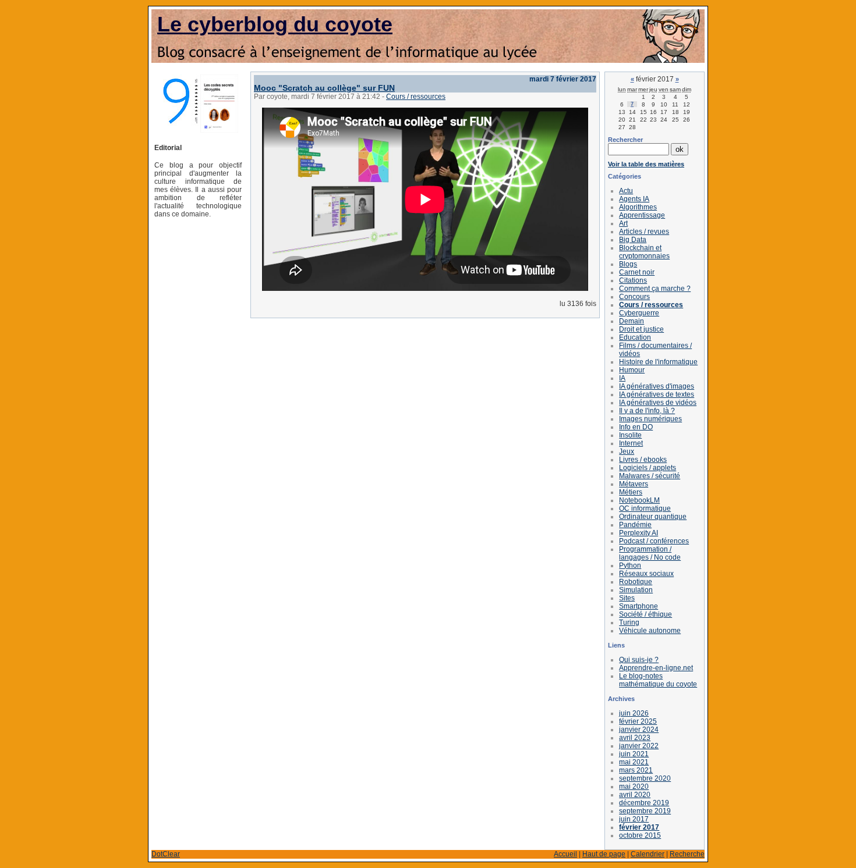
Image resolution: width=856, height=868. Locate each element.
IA (622, 378)
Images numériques (650, 419)
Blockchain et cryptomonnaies (644, 252)
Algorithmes (638, 207)
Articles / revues (644, 231)
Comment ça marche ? (655, 288)
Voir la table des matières (646, 164)
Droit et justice (641, 329)
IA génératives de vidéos (657, 403)
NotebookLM (639, 500)
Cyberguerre (639, 313)
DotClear (165, 854)
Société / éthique (645, 614)
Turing (629, 622)
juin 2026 (634, 713)
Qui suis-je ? (639, 660)
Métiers (630, 492)
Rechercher (625, 139)
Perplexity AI (638, 533)
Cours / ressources (415, 97)
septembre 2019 (645, 811)
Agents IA (634, 199)
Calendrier (647, 854)
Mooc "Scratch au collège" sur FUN (324, 88)
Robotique (635, 582)
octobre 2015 (640, 835)
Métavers (633, 484)
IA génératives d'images (656, 386)
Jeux (626, 451)
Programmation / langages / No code (650, 553)
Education (635, 337)
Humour (632, 370)
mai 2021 (634, 762)
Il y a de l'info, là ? (647, 411)
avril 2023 (634, 738)
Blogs (628, 264)
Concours (634, 297)
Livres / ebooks (643, 460)
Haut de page (603, 854)
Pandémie (635, 525)
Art (623, 223)
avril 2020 (634, 795)
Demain (631, 321)
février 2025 (638, 721)
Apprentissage (642, 215)
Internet (631, 443)
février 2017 (639, 827)
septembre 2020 (645, 778)
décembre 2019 (644, 803)
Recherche (687, 854)
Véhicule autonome (650, 631)
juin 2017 (634, 819)
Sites (627, 598)
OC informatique (645, 508)
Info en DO (636, 427)
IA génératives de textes (656, 394)
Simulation (636, 590)
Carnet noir (637, 272)
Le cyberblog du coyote (274, 24)
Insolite (630, 435)
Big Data (632, 240)
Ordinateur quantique (653, 517)
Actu (626, 191)
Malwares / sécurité (649, 476)
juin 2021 (634, 754)
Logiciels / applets (647, 468)
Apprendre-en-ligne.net (656, 668)
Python (630, 565)
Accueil (565, 854)
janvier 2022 (639, 746)
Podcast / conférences (654, 541)
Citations (633, 280)
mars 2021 (636, 770)
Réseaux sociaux (646, 574)
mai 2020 (634, 786)
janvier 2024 (639, 729)
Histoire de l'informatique (658, 362)
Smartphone (638, 606)
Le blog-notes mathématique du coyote (658, 680)
